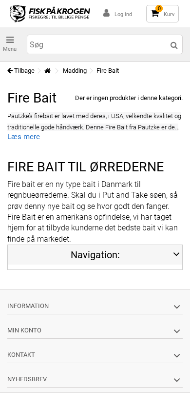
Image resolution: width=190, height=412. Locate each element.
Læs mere (23, 136)
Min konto (24, 330)
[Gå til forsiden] (47, 71)
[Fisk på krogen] (50, 13)
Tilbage (24, 70)
